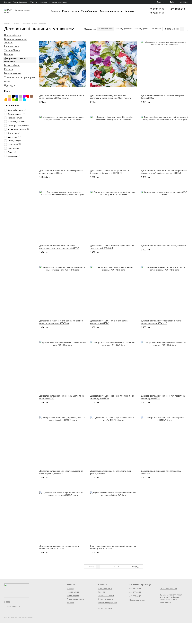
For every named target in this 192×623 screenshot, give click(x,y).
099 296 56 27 (157, 9)
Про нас (7, 2)
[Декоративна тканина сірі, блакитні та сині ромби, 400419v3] (113, 439)
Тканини (55, 11)
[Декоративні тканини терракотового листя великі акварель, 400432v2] (164, 289)
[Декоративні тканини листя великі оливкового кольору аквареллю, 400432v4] (62, 289)
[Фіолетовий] (24, 96)
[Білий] (6, 96)
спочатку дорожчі (142, 29)
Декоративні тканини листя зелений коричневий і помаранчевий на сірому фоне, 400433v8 (164, 171)
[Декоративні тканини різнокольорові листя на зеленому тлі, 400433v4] (113, 214)
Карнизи (129, 11)
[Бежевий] (9, 96)
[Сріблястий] (20, 99)
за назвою (156, 29)
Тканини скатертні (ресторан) (19, 77)
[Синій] (17, 96)
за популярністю (106, 29)
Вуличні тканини (12, 73)
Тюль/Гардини (89, 11)
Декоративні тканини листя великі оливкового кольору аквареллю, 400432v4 (61, 322)
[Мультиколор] (28, 99)
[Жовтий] (13, 99)
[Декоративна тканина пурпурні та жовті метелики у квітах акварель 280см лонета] (113, 64)
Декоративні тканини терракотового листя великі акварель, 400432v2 (161, 322)
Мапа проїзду (165, 602)
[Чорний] (13, 96)
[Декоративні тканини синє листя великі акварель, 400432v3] (113, 289)
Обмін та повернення (38, 2)
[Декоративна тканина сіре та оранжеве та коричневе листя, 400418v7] (62, 515)
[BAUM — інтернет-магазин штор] (16, 590)
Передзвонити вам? (137, 600)
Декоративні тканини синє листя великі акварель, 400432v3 (109, 322)
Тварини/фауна (12, 50)
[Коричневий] (31, 96)
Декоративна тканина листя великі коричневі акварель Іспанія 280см (61, 171)
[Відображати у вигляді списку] (186, 29)
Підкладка (9, 85)
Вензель (8, 54)
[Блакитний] (24, 99)
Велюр (7, 81)
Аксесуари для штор (111, 11)
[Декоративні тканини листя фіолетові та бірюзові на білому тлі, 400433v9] (113, 139)
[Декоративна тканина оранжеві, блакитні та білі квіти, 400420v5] (62, 364)
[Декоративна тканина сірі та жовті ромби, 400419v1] (164, 439)
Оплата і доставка (20, 2)
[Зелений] (17, 99)
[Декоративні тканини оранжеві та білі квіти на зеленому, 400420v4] (113, 364)
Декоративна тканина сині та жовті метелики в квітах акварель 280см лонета (61, 96)
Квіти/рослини (11, 46)
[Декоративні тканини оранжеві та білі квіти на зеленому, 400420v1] (164, 364)
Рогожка (8, 69)
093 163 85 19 (177, 9)
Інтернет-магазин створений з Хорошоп (18, 617)
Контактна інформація (58, 2)
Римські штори (70, 11)
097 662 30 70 (157, 13)
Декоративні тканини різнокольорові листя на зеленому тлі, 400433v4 (112, 246)
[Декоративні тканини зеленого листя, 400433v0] (164, 214)
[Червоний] (28, 96)
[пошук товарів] (139, 11)
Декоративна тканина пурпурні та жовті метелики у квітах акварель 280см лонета (110, 96)
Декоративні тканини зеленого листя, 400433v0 (163, 245)
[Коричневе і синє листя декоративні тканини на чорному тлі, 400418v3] (113, 515)
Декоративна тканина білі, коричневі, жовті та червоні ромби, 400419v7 (61, 472)
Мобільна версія (13, 606)
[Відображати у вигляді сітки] (182, 29)
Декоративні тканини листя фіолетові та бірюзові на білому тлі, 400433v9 (109, 171)
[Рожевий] (9, 99)
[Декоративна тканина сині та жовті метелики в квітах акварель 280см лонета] (62, 64)
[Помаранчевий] (6, 99)
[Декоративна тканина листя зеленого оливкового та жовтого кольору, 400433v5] (62, 214)
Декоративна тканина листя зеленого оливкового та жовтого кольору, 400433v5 (59, 246)
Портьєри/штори (12, 35)
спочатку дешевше (124, 29)
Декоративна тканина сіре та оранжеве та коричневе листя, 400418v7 (59, 547)
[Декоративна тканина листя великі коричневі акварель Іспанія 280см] (62, 139)
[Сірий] (20, 96)
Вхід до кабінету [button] (105, 588)
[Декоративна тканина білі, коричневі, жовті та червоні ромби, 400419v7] (62, 439)
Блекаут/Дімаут (12, 65)
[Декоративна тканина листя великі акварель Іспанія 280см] (164, 64)
